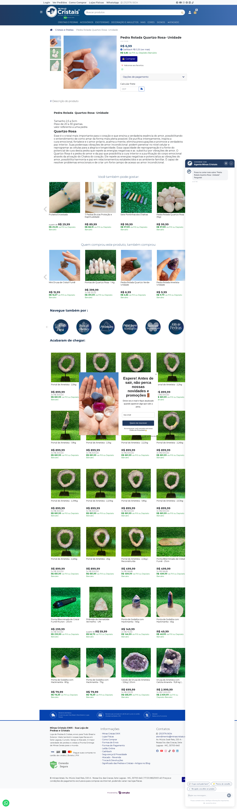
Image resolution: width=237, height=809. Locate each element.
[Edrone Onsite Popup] (118, 404)
